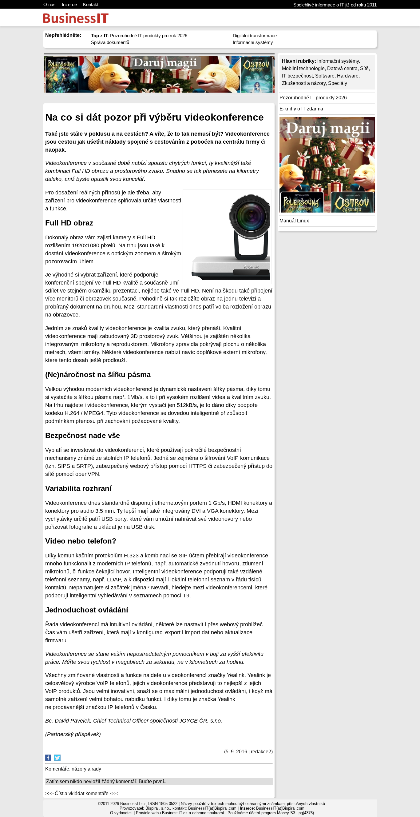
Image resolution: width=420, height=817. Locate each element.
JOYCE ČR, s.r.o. (200, 721)
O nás (49, 4)
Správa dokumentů (110, 42)
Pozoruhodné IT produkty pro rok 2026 (139, 35)
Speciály (337, 83)
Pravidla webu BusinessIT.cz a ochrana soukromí (180, 813)
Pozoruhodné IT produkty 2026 (313, 97)
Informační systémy (253, 42)
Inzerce (69, 4)
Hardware (348, 75)
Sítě (364, 68)
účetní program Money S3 (272, 813)
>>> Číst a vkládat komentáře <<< (81, 793)
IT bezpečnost (297, 75)
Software (325, 75)
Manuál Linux (294, 220)
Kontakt (90, 4)
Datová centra (342, 68)
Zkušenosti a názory (304, 83)
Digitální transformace (255, 35)
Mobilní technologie (303, 68)
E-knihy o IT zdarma (301, 108)
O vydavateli (121, 813)
